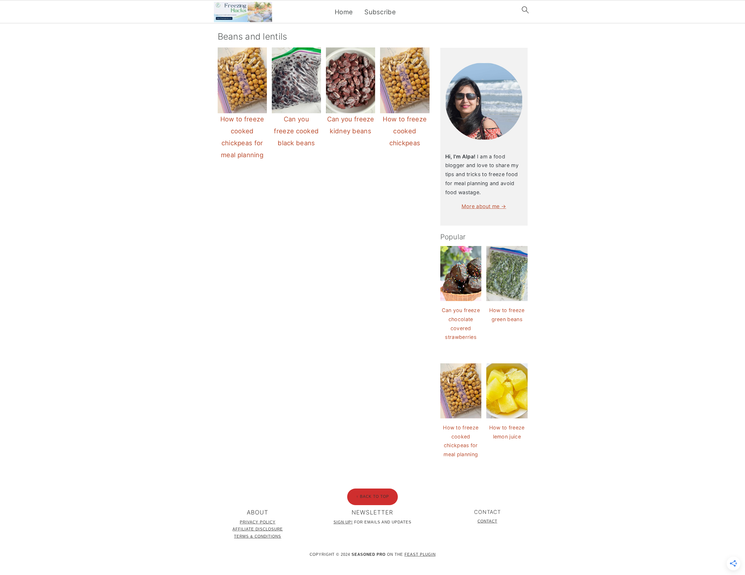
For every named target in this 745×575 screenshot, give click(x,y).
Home (344, 12)
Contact (487, 521)
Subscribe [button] (380, 12)
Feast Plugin (420, 554)
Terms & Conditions (257, 536)
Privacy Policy (258, 522)
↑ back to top (372, 496)
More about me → (484, 206)
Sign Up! (343, 522)
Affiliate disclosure (258, 529)
